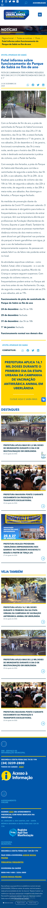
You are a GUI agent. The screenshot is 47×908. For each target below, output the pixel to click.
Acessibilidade (39, 3)
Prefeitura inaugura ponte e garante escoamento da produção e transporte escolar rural (23, 497)
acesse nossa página (11, 877)
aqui (21, 767)
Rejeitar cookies (21, 902)
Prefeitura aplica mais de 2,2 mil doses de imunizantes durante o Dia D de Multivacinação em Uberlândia (23, 448)
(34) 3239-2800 (12, 763)
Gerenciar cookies (8, 902)
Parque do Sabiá (18, 55)
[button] (40, 14)
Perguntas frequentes (12, 862)
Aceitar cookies (32, 902)
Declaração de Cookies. (21, 898)
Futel (5, 55)
